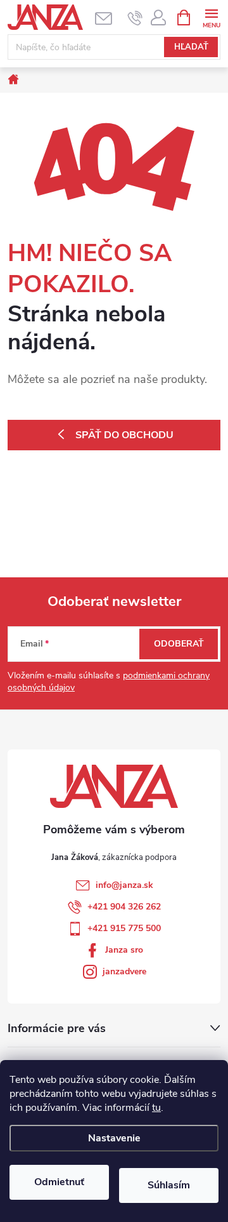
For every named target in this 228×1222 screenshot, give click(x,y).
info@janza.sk (124, 885)
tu (156, 1108)
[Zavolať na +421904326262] (135, 18)
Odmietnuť (59, 1182)
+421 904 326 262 (124, 907)
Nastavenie (114, 1138)
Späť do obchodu (124, 435)
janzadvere (124, 971)
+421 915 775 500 (124, 928)
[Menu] (211, 17)
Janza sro (124, 950)
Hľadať (191, 47)
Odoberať (179, 644)
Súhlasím (169, 1185)
